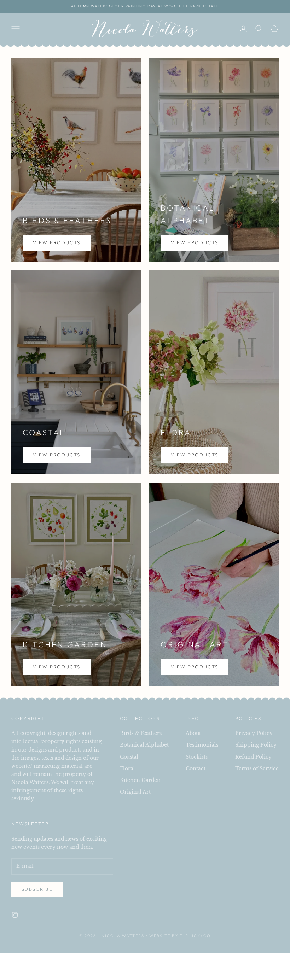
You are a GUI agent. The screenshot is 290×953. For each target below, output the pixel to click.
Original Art (135, 792)
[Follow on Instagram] (14, 914)
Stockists (197, 757)
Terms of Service (257, 768)
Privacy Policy (254, 733)
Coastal (129, 757)
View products (56, 242)
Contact (195, 768)
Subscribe (37, 889)
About (193, 733)
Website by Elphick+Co (180, 935)
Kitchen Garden (140, 780)
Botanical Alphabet (144, 745)
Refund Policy (253, 757)
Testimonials (202, 745)
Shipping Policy (256, 745)
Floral (127, 768)
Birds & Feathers (141, 733)
